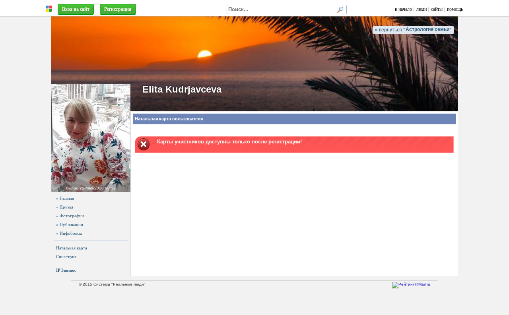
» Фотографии (70, 215)
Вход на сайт (75, 9)
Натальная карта (71, 247)
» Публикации (69, 224)
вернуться (413, 30)
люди (421, 9)
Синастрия (66, 256)
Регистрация (118, 9)
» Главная (65, 198)
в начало (403, 9)
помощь (455, 9)
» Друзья (64, 207)
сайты (437, 9)
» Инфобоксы (69, 233)
